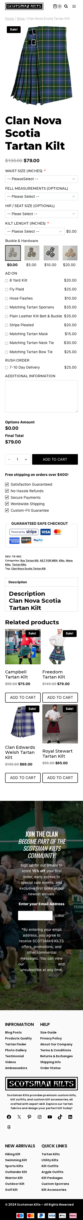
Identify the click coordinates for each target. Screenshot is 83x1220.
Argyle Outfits (52, 1172)
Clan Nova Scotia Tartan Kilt (28, 568)
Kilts (61, 560)
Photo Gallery (16, 1050)
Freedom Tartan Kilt (53, 674)
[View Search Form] (66, 6)
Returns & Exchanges (56, 1056)
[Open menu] (74, 6)
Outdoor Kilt (14, 1184)
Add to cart (55, 459)
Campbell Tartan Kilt (16, 674)
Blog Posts (13, 1032)
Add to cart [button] (23, 697)
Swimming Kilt (16, 1160)
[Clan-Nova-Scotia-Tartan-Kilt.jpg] (41, 66)
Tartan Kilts (19, 564)
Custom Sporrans (55, 1184)
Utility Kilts (50, 1160)
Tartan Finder (15, 1044)
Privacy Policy (51, 1038)
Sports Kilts (14, 1166)
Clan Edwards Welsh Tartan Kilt (20, 752)
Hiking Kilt (12, 1154)
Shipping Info (50, 1062)
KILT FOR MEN (48, 560)
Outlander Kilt (16, 1172)
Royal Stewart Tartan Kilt (57, 754)
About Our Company (56, 1044)
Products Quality (18, 1038)
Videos (10, 1062)
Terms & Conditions (55, 1050)
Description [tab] (18, 582)
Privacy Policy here (41, 964)
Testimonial (14, 1056)
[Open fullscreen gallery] (73, 103)
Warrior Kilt (14, 1178)
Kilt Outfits (50, 1166)
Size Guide (48, 1032)
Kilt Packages (52, 1178)
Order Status (50, 1068)
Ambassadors (16, 1068)
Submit (60, 915)
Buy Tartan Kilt (29, 560)
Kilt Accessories (54, 1190)
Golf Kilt (11, 1190)
